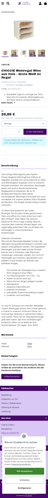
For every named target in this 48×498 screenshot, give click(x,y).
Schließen (24, 480)
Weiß (29, 343)
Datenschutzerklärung (21, 464)
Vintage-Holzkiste (24, 85)
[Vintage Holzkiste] (24, 3)
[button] (40, 3)
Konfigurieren (24, 488)
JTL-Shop (28, 495)
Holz (29, 346)
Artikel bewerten (12, 376)
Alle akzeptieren (25, 471)
